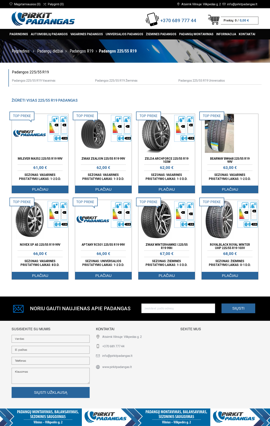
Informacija (226, 34)
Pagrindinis (18, 34)
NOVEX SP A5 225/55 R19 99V (40, 244)
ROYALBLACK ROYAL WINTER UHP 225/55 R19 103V (230, 246)
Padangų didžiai (50, 51)
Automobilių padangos (49, 34)
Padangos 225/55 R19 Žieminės (116, 80)
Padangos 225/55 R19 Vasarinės (33, 80)
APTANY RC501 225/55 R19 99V (103, 244)
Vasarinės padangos (86, 34)
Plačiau (40, 189)
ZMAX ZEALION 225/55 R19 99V (103, 158)
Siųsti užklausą (50, 392)
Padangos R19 (81, 51)
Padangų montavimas (196, 34)
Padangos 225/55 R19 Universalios (201, 80)
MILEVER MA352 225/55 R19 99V (40, 158)
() (27, 4)
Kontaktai (247, 34)
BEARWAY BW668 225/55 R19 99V (230, 160)
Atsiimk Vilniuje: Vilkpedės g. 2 (201, 4)
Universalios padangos (124, 34)
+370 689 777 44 (178, 20)
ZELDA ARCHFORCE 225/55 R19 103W (166, 160)
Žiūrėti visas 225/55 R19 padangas (45, 100)
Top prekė (22, 116)
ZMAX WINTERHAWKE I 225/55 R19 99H (167, 246)
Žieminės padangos (161, 34)
